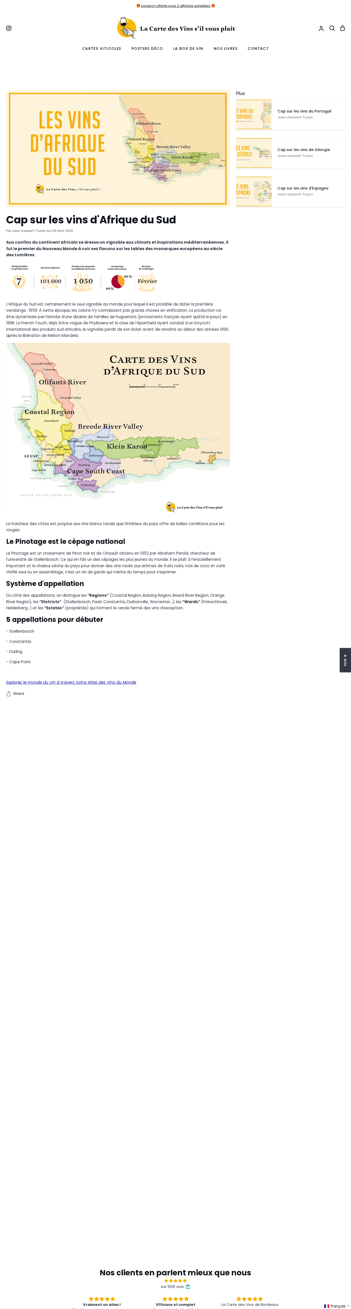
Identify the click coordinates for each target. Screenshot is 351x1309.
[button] (337, 1306)
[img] (175, 1281)
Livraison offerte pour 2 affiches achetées (176, 5)
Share (18, 693)
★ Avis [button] (345, 660)
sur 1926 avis (172, 1286)
